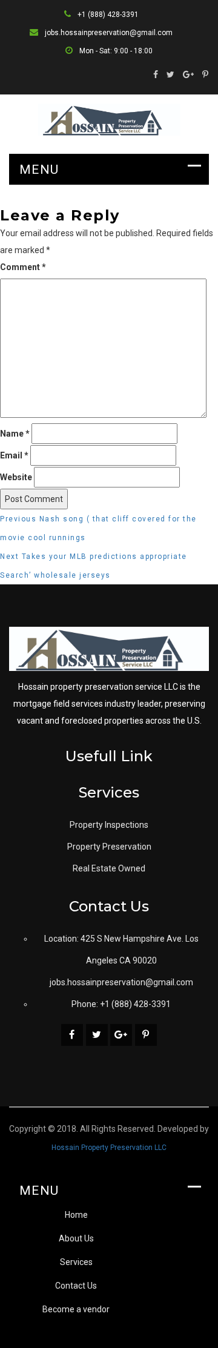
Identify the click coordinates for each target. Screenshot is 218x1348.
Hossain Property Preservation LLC (109, 1147)
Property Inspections (109, 825)
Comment (23, 267)
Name (15, 433)
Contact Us (76, 1285)
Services (76, 1262)
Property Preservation (109, 846)
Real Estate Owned (109, 868)
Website (16, 477)
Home (76, 1215)
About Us (76, 1238)
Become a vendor (76, 1309)
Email (14, 455)
